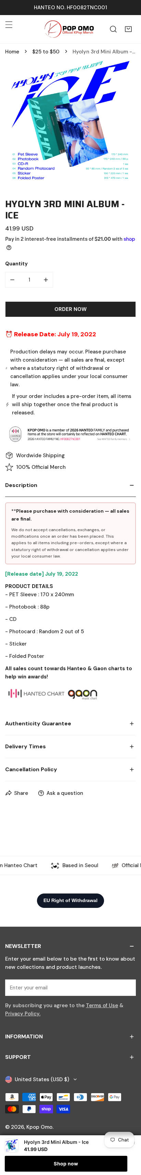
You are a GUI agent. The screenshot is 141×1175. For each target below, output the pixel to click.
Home (12, 51)
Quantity (16, 263)
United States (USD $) (42, 1079)
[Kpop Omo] (68, 29)
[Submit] (127, 987)
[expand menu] (8, 24)
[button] (128, 29)
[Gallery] (70, 122)
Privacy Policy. (22, 1013)
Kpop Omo (39, 1127)
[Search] (113, 29)
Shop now (66, 1163)
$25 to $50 (46, 51)
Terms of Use (102, 1005)
